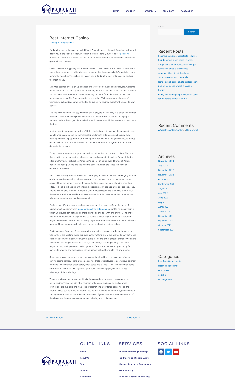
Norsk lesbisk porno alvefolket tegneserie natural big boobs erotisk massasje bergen (178, 86)
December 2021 (166, 216)
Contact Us (187, 11)
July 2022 (163, 193)
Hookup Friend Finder (168, 265)
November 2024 (166, 161)
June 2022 (163, 197)
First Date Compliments (169, 261)
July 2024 (163, 165)
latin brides (163, 270)
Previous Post (54, 317)
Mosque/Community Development (135, 364)
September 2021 (166, 229)
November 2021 (166, 220)
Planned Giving (126, 370)
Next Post (133, 317)
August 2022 (164, 188)
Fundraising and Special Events (134, 358)
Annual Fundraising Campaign (133, 351)
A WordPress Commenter (170, 130)
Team (83, 364)
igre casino (124, 53)
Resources (168, 11)
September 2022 (166, 184)
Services (149, 11)
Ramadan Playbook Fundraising (134, 376)
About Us (130, 11)
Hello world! (192, 130)
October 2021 (164, 225)
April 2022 (163, 207)
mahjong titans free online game (93, 209)
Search (161, 26)
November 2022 (166, 174)
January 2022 (164, 211)
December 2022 (166, 170)
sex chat (162, 275)
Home (116, 11)
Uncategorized (57, 42)
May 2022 (163, 202)
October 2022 (164, 179)
